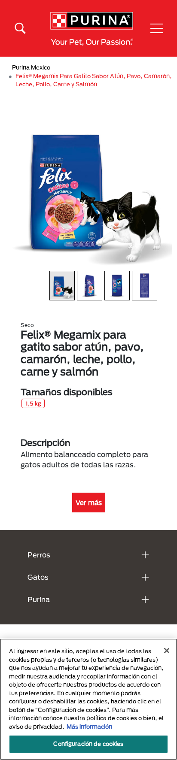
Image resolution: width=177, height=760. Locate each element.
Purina (38, 599)
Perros (38, 555)
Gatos (38, 577)
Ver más (89, 502)
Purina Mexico (31, 67)
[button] (156, 28)
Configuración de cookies (88, 743)
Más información (89, 726)
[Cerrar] (166, 650)
